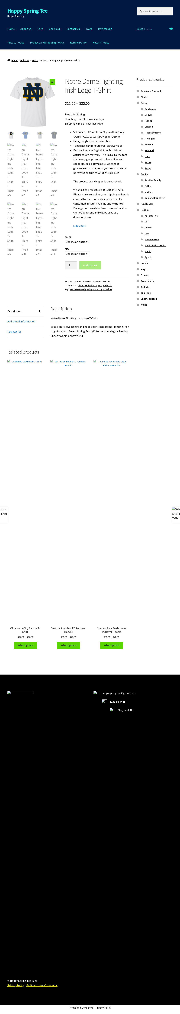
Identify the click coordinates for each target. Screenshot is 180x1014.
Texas (148, 162)
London (149, 126)
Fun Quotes (147, 203)
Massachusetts (153, 132)
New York (149, 150)
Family (144, 174)
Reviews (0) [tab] (14, 331)
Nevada (149, 144)
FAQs (89, 29)
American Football (151, 91)
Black (144, 97)
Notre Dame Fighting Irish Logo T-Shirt (91, 289)
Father (148, 186)
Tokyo (148, 168)
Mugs (143, 269)
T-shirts (107, 285)
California (150, 109)
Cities (81, 285)
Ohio (147, 156)
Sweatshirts (147, 281)
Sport (35, 60)
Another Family (153, 180)
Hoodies (145, 263)
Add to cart (90, 265)
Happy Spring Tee (27, 10)
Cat (147, 221)
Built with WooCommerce (41, 985)
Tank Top (146, 292)
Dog (147, 233)
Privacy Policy (15, 42)
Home (11, 29)
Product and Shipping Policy (47, 42)
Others (144, 275)
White (144, 304)
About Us (25, 29)
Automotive (151, 215)
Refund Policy (78, 42)
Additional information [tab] (21, 321)
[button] (52, 82)
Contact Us (73, 29)
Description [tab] (14, 311)
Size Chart (79, 225)
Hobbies (24, 60)
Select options (25, 645)
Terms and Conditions (81, 1007)
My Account (105, 29)
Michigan (150, 138)
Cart (40, 29)
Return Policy (101, 42)
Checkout (54, 29)
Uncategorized (149, 298)
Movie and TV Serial (155, 245)
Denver (148, 114)
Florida (148, 120)
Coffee (148, 227)
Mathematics (152, 239)
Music (148, 251)
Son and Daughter (155, 197)
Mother (148, 192)
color (68, 237)
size (67, 249)
